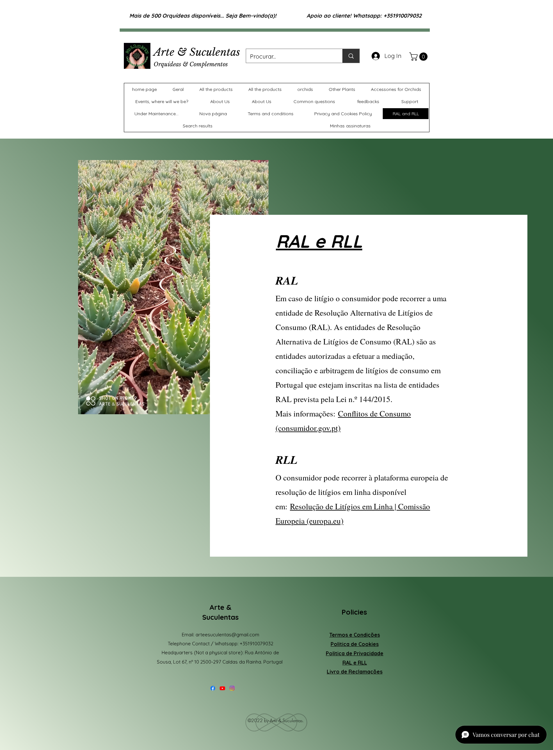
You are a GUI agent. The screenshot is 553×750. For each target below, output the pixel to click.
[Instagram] (232, 688)
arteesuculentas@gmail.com (227, 635)
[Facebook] (213, 688)
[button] (419, 56)
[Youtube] (222, 688)
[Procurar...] (350, 56)
